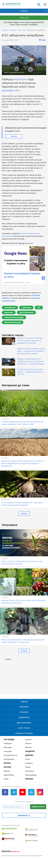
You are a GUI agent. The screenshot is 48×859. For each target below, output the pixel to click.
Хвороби (29, 779)
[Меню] (45, 4)
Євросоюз (8, 312)
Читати (14, 136)
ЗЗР (19, 30)
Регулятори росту (10, 755)
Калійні (28, 767)
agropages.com (10, 90)
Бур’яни (7, 763)
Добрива (29, 755)
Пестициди (9, 739)
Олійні (6, 779)
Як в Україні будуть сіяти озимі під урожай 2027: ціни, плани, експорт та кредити (24, 23)
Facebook (36, 295)
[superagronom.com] (11, 4)
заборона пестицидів (14, 317)
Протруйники (9, 759)
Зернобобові (9, 775)
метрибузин (20, 79)
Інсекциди (7, 751)
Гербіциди (7, 743)
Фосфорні (29, 763)
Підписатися (38, 806)
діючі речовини (26, 312)
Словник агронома (24, 733)
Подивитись (24, 717)
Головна (5, 30)
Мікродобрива (30, 775)
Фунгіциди (8, 747)
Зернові (7, 771)
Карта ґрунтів (24, 728)
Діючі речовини (24, 723)
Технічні (28, 743)
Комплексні (29, 771)
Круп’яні (28, 739)
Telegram (5, 298)
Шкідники (30, 751)
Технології (24, 707)
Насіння (7, 767)
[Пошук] (39, 4)
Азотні (27, 759)
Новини (13, 30)
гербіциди (26, 307)
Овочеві (28, 747)
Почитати (24, 712)
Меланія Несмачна (12, 322)
